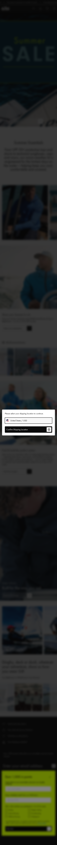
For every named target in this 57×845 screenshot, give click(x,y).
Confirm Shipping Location (17, 429)
